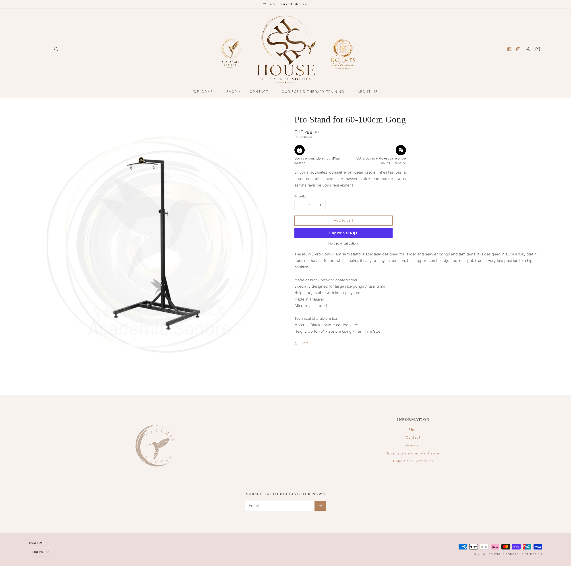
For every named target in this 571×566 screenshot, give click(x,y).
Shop (413, 429)
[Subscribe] (320, 506)
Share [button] (304, 343)
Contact (413, 437)
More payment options (343, 243)
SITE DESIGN (532, 554)
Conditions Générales (413, 461)
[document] (157, 243)
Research (413, 445)
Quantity (300, 196)
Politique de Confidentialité (413, 453)
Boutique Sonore (504, 554)
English (37, 552)
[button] (56, 49)
